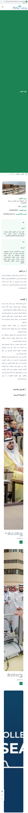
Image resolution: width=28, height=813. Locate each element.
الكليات (17, 174)
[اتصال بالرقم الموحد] (2, 795)
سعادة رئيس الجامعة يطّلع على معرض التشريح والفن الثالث (15, 675)
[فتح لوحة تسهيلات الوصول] (2, 791)
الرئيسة (22, 174)
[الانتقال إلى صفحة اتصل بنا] (2, 798)
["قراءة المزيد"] (21, 542)
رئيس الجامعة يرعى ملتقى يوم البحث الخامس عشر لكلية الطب (14, 534)
